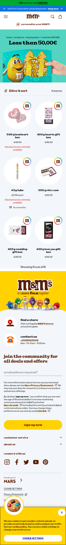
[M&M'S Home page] (33, 16)
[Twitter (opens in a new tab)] (26, 462)
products (19, 37)
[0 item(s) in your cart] (60, 16)
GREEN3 (43, 3)
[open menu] (6, 16)
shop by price (32, 37)
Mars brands (11, 405)
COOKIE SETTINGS (13, 488)
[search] (52, 16)
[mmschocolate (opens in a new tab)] (45, 462)
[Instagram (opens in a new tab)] (7, 462)
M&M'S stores (46, 323)
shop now (53, 8)
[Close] (62, 512)
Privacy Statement (14, 494)
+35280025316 (29, 340)
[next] (61, 8)
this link (42, 411)
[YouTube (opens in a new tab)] (35, 462)
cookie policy (19, 526)
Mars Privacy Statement (39, 385)
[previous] (4, 8)
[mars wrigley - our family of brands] (13, 480)
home (9, 37)
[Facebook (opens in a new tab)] (16, 462)
